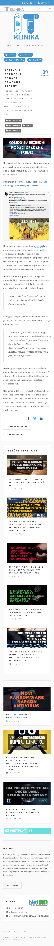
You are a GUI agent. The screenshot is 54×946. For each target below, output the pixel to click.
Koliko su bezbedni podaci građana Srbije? (13, 78)
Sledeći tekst (15, 435)
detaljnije (12, 885)
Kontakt (44, 3)
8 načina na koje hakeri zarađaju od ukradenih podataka (26, 612)
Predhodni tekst (17, 426)
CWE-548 (38, 246)
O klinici (28, 3)
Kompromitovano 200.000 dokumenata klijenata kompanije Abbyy (26, 570)
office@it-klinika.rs (18, 912)
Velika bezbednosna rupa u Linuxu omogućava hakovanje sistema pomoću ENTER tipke (22, 763)
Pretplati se (21, 830)
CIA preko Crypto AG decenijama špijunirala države (23, 812)
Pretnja (36, 59)
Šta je (11, 54)
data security (14, 120)
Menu (49, 9)
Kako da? (27, 54)
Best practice (16, 59)
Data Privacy (14, 130)
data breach (14, 125)
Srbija (28, 125)
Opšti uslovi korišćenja (16, 931)
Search (40, 9)
